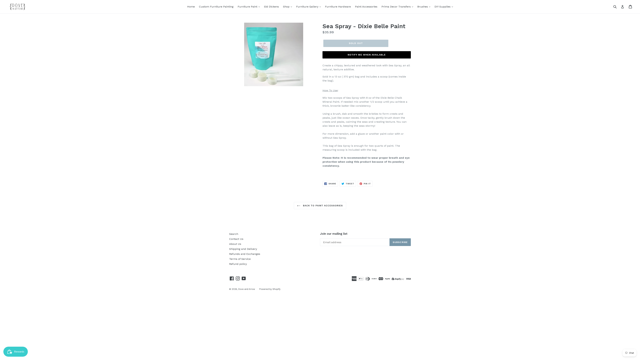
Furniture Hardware (338, 6)
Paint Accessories (366, 6)
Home (191, 6)
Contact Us (236, 238)
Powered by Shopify (269, 289)
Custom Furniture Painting (216, 6)
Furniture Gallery (307, 6)
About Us (235, 244)
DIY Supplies (442, 6)
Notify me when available (367, 54)
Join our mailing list (334, 233)
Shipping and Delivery (243, 248)
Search (233, 234)
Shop (286, 6)
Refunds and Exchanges (244, 254)
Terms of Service (240, 258)
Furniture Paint (248, 6)
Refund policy (238, 264)
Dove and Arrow (246, 289)
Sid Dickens (271, 6)
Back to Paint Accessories (322, 205)
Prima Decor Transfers (397, 6)
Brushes (423, 6)
